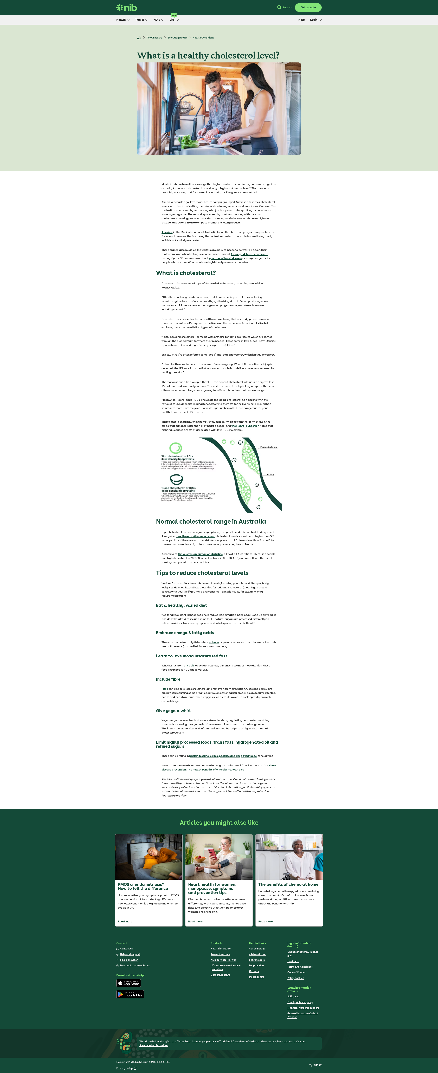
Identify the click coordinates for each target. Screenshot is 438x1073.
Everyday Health (177, 37)
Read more (125, 921)
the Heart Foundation (245, 425)
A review (167, 232)
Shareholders (257, 960)
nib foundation (257, 954)
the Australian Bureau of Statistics (200, 554)
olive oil (189, 665)
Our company (257, 948)
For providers (256, 965)
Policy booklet (295, 978)
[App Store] (128, 986)
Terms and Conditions (300, 966)
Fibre (165, 688)
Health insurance (221, 948)
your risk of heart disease (225, 258)
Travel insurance (220, 954)
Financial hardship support (303, 1007)
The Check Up (154, 37)
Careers (254, 971)
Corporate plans (220, 974)
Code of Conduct (297, 972)
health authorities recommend (195, 536)
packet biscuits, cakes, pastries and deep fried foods (223, 755)
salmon (214, 642)
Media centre (256, 976)
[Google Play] (130, 997)
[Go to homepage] (127, 7)
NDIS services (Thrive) (223, 960)
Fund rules (293, 961)
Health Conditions (203, 37)
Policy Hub (293, 996)
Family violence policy (300, 1002)
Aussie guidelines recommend (249, 254)
